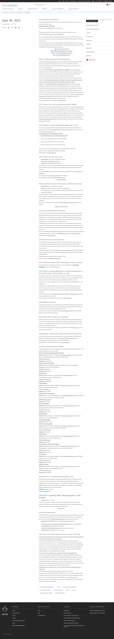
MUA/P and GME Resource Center (68, 202)
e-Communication (72, 1)
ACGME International (107, 1)
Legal (13, 623)
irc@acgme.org (46, 491)
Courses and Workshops (45, 590)
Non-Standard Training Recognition (61, 82)
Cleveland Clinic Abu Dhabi (47, 521)
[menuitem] (8, 9)
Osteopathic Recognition (71, 80)
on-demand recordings (54, 175)
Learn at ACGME (98, 1)
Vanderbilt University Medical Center (49, 528)
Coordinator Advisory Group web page (62, 250)
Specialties (62, 80)
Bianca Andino (46, 419)
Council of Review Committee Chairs (71, 615)
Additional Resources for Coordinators (97, 613)
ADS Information (15, 613)
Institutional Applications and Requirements (56, 84)
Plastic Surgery (74, 327)
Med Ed (73, 590)
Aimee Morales (46, 460)
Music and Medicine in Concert (52, 161)
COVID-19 (88, 32)
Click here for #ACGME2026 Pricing (61, 55)
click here (55, 148)
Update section (65, 233)
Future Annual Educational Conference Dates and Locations (74, 626)
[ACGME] (10, 4)
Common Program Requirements (51, 80)
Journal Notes (89, 40)
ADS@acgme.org (51, 235)
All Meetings (66, 610)
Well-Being (88, 55)
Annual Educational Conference (69, 587)
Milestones (88, 44)
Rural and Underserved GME (46, 593)
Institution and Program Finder (84, 1)
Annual (60, 233)
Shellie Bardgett (47, 430)
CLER (58, 587)
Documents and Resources (66, 310)
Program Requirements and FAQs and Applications (65, 294)
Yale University (44, 530)
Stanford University (45, 526)
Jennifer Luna (46, 409)
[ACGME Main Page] (5, 608)
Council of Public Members (69, 620)
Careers (14, 615)
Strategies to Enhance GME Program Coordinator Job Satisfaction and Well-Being (58, 553)
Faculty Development (58, 590)
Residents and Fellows (60, 593)
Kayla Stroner (46, 359)
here (50, 24)
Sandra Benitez (46, 389)
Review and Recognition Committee (71, 623)
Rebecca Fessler (47, 399)
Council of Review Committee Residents (72, 618)
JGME (93, 1)
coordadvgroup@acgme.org (54, 258)
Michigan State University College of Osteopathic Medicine (55, 524)
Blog (67, 1)
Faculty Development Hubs (57, 519)
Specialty (50, 96)
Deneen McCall (47, 379)
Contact (14, 618)
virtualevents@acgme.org (59, 177)
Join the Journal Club (61, 179)
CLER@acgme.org (52, 152)
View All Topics (92, 59)
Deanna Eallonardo (65, 342)
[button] (35, 4)
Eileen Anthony (67, 298)
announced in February (51, 61)
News (64, 1)
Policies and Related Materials (18, 625)
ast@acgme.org (62, 100)
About (60, 1)
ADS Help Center (76, 233)
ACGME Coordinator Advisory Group (97, 610)
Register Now (61, 508)
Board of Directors (67, 613)
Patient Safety (89, 48)
